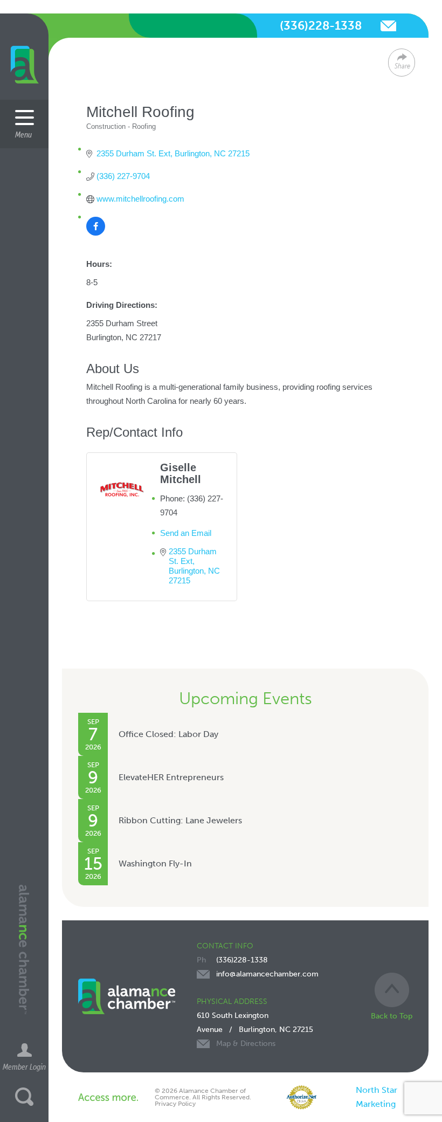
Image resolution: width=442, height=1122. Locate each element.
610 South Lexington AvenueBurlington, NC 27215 (255, 1029)
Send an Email (185, 533)
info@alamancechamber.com (388, 25)
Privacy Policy (175, 1103)
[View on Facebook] (95, 232)
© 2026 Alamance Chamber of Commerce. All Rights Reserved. (203, 1094)
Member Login (24, 1066)
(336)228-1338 (321, 25)
